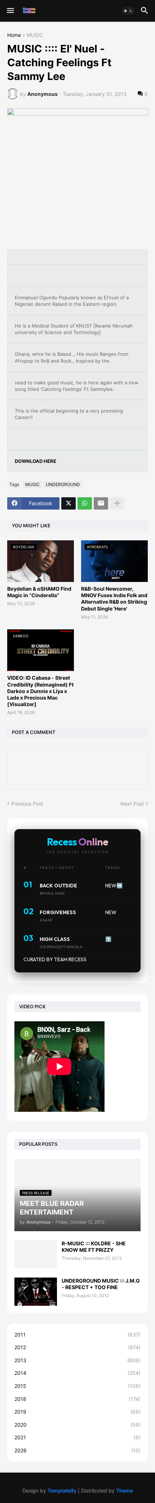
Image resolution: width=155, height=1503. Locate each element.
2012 (77, 1347)
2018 (77, 1399)
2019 (77, 1412)
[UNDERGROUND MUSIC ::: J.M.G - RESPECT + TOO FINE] (35, 1292)
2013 (77, 1360)
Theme (124, 1490)
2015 (77, 1386)
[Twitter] (68, 503)
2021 (77, 1437)
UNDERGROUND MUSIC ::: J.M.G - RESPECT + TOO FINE (101, 1284)
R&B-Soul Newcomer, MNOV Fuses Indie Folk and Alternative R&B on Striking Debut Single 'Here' (114, 599)
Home (14, 35)
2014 (77, 1373)
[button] (10, 11)
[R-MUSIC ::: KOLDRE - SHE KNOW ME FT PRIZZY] (35, 1254)
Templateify (62, 1490)
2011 (77, 1334)
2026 (77, 1450)
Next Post (132, 804)
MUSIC (35, 35)
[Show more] (117, 503)
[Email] (101, 503)
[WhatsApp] (85, 503)
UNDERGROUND (63, 484)
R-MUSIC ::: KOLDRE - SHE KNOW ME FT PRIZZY (94, 1246)
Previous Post (27, 804)
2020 (77, 1425)
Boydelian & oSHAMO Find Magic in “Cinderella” (39, 592)
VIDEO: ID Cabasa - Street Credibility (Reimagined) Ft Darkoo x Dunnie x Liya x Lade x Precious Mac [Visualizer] (40, 691)
